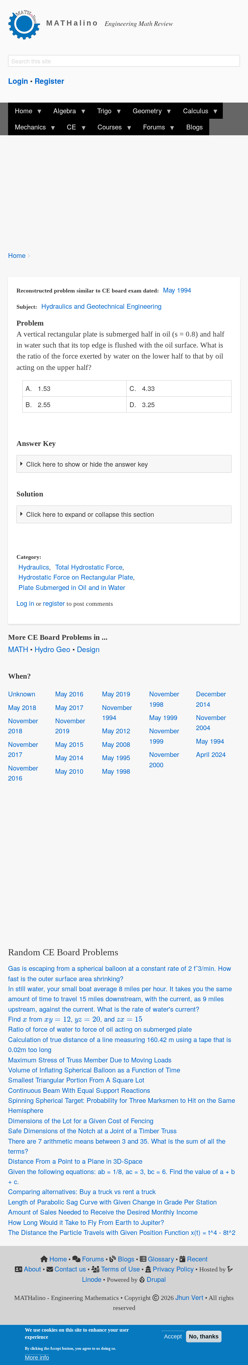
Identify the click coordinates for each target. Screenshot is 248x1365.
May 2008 (116, 744)
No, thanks (204, 1336)
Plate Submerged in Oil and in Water (71, 587)
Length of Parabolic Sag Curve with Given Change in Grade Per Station (112, 1201)
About (32, 1268)
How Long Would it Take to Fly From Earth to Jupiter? (86, 1222)
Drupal (156, 1279)
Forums (93, 1258)
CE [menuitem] (68, 128)
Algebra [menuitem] (61, 112)
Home (17, 255)
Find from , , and (74, 1019)
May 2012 (116, 730)
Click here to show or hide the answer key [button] (87, 464)
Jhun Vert (189, 1297)
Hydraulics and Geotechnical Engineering (101, 306)
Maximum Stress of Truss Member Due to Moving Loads (89, 1059)
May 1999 (163, 717)
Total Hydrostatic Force (88, 567)
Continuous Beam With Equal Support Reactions (79, 1090)
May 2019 (116, 693)
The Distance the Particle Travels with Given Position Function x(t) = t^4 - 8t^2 (121, 1232)
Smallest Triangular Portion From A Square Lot (76, 1079)
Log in (25, 603)
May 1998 (116, 771)
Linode (91, 1279)
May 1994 (177, 289)
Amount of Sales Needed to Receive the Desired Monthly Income (103, 1211)
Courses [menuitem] (106, 128)
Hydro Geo (52, 649)
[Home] (27, 23)
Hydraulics (33, 567)
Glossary (161, 1258)
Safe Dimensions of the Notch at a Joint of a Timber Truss (92, 1130)
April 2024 (211, 754)
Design (88, 649)
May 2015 (69, 744)
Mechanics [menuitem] (27, 128)
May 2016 (69, 693)
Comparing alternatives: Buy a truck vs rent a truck (82, 1191)
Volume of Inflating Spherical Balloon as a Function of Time (94, 1069)
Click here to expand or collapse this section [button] (90, 514)
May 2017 (69, 707)
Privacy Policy (173, 1268)
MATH (18, 649)
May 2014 (69, 757)
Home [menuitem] (20, 112)
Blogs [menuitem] (194, 126)
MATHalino (72, 23)
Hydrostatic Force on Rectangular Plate (75, 577)
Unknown (21, 693)
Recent (197, 1258)
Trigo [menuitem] (101, 112)
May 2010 (69, 771)
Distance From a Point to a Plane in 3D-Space (75, 1161)
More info (37, 1357)
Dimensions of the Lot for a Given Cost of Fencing (80, 1120)
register (54, 603)
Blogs (126, 1258)
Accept (173, 1336)
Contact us (70, 1268)
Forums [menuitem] (151, 128)
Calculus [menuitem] (192, 112)
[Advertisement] (124, 188)
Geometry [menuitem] (144, 112)
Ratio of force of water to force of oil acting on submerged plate (100, 1029)
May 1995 (116, 757)
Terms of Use (120, 1268)
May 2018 (22, 707)
